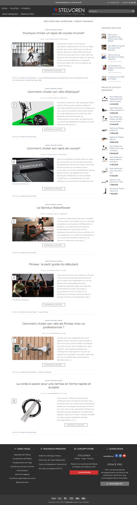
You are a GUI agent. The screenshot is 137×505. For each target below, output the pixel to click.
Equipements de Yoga (22, 463)
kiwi (64, 333)
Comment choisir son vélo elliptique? (54, 91)
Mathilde (64, 39)
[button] (113, 2)
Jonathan (63, 98)
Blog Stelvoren (22, 482)
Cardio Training (51, 30)
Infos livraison (22, 470)
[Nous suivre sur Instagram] (120, 456)
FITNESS (25, 8)
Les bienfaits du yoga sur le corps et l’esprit (116, 68)
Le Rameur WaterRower (53, 207)
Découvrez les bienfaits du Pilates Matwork (116, 57)
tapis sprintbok (36, 80)
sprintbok (47, 78)
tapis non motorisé (24, 80)
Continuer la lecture (53, 70)
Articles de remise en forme (22, 467)
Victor (63, 270)
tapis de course (56, 78)
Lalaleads (85, 502)
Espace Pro (27, 14)
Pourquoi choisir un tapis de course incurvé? (54, 33)
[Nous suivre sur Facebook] (116, 456)
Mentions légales (22, 474)
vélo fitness (47, 372)
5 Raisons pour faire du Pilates (116, 78)
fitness (46, 312)
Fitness (59, 30)
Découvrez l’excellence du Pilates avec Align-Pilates (115, 38)
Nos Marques (10, 14)
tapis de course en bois (69, 78)
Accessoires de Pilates (22, 459)
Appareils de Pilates (22, 455)
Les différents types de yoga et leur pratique (116, 48)
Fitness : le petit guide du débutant (53, 264)
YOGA (4, 8)
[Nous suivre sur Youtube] (124, 456)
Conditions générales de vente (22, 478)
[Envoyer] (133, 11)
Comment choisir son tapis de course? (53, 148)
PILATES (14, 8)
